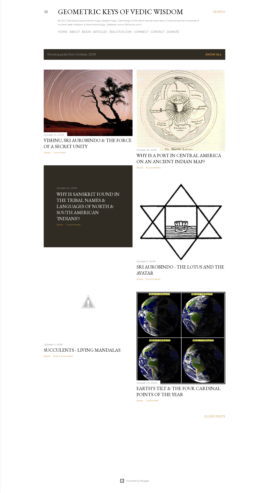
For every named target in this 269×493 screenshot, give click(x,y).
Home (62, 32)
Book (86, 32)
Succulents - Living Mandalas (82, 350)
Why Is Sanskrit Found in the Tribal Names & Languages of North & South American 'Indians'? (88, 206)
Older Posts (214, 416)
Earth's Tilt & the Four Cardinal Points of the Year (178, 391)
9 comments (153, 279)
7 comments (73, 224)
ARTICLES (100, 32)
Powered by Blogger (137, 480)
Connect (141, 32)
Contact (157, 32)
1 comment (59, 152)
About (75, 32)
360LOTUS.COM (120, 32)
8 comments (153, 167)
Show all (213, 54)
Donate (173, 32)
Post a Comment (63, 356)
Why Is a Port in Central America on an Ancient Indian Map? (178, 158)
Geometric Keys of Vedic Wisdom (120, 11)
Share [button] (47, 152)
